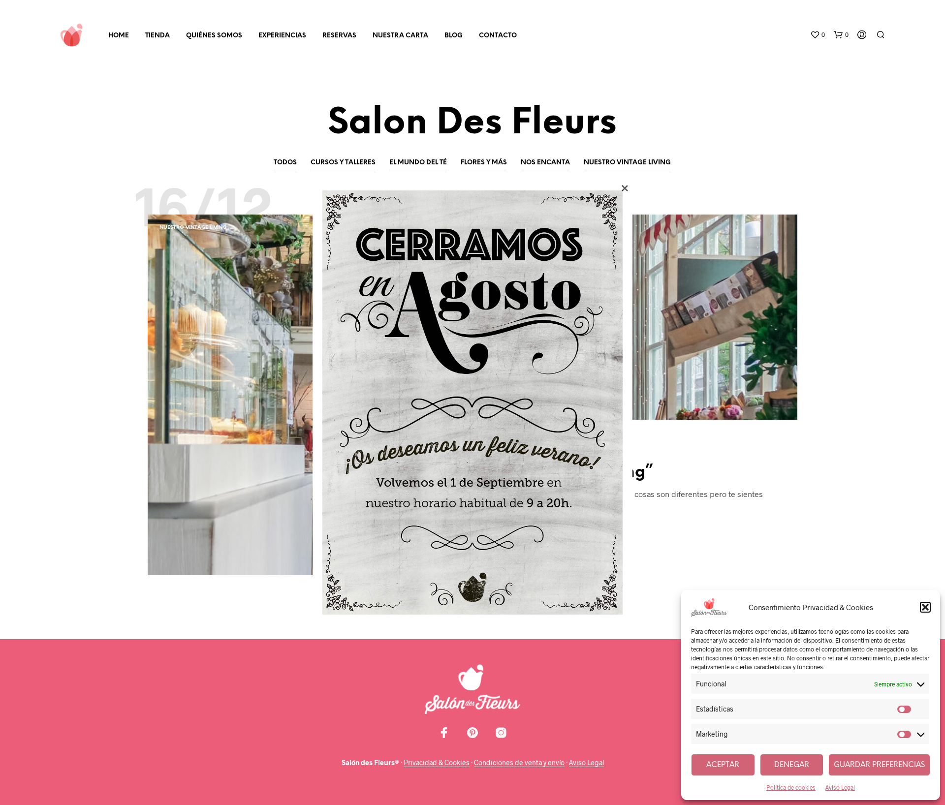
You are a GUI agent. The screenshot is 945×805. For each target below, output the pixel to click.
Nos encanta (545, 162)
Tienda (157, 35)
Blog (453, 35)
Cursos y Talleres (343, 162)
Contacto (498, 35)
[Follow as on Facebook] (444, 733)
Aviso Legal (840, 787)
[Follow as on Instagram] (501, 733)
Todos (285, 162)
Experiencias (282, 35)
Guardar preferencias (879, 765)
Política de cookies (791, 787)
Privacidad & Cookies (437, 763)
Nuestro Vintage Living (627, 162)
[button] (925, 607)
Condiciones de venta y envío (519, 763)
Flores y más (484, 162)
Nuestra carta (400, 35)
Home (118, 35)
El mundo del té (418, 162)
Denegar (791, 765)
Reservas (339, 35)
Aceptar (722, 765)
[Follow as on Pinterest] (472, 733)
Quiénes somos (214, 35)
